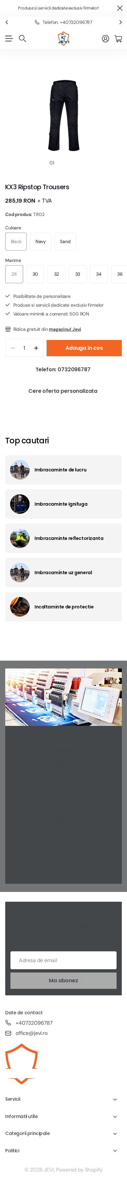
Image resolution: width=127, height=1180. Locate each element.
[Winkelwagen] (118, 38)
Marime (13, 260)
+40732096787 (34, 1022)
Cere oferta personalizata (63, 391)
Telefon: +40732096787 (67, 22)
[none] (6, 22)
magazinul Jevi (65, 329)
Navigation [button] (8, 38)
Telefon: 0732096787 (63, 369)
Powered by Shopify (79, 1169)
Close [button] (119, 8)
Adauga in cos (84, 348)
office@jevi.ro (32, 1033)
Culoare (13, 228)
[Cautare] (22, 38)
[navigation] (63, 162)
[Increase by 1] (36, 348)
